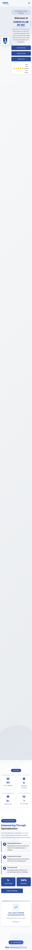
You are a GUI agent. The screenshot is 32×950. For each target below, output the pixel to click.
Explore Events (21, 50)
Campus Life (21, 56)
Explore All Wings (12, 891)
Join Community (21, 44)
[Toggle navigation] (29, 3)
